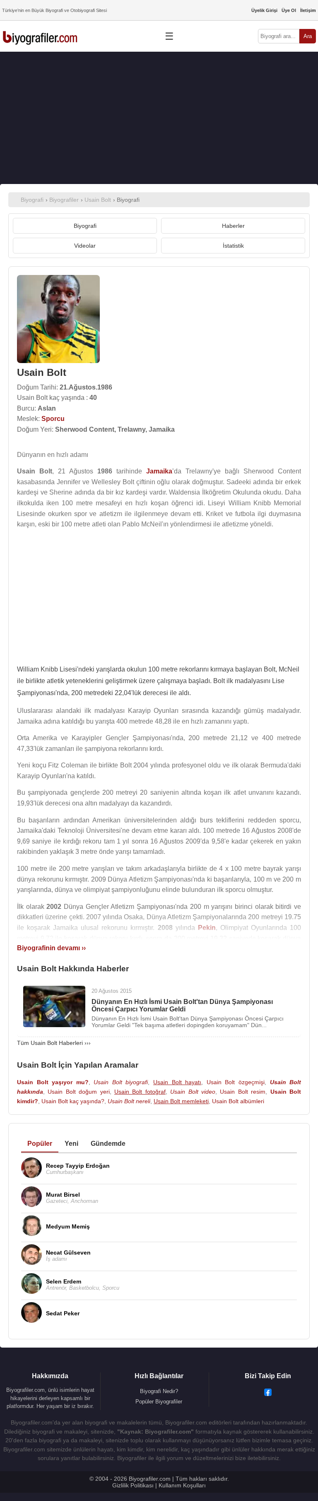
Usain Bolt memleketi (181, 1101)
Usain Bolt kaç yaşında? (72, 1101)
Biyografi (85, 225)
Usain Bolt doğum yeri (78, 1091)
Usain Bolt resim (242, 1091)
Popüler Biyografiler (158, 1401)
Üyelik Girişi (264, 10)
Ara (308, 36)
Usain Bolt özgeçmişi (236, 1082)
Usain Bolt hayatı (177, 1082)
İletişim (308, 10)
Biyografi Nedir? (159, 1391)
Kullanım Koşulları (182, 1485)
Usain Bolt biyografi (121, 1082)
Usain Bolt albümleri (238, 1101)
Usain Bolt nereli (129, 1101)
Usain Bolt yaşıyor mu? (53, 1082)
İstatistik (233, 245)
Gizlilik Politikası (133, 1485)
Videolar (85, 245)
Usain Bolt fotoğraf (140, 1091)
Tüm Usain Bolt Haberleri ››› (54, 1043)
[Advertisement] (159, 118)
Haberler (233, 225)
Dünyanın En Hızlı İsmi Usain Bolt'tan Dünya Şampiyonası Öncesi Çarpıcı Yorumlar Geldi (182, 1005)
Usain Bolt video (192, 1091)
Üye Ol (289, 10)
